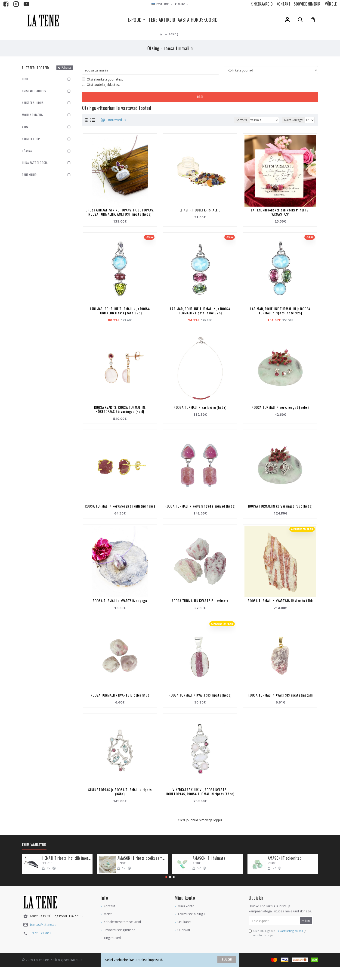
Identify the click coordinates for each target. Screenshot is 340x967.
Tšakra (27, 151)
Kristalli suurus (34, 91)
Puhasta (66, 67)
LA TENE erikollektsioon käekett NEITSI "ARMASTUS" (280, 212)
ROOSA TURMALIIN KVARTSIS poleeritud (119, 695)
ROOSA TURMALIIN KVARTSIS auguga (120, 600)
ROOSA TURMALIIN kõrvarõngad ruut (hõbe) (280, 506)
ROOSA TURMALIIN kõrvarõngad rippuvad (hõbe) (200, 506)
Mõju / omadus (32, 114)
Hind (25, 79)
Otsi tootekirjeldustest (103, 84)
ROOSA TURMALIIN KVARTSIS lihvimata (200, 600)
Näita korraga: (293, 120)
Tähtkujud (29, 174)
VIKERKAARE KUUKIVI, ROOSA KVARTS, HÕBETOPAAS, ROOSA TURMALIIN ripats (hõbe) (200, 791)
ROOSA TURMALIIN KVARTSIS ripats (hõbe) (200, 695)
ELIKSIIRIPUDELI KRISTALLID (200, 210)
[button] (166, 877)
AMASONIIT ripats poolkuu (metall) (141, 858)
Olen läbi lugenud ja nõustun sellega (279, 933)
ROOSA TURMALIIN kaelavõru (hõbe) (200, 407)
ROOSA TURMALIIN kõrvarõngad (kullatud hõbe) (120, 506)
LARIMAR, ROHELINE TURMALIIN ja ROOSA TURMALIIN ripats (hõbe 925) (120, 311)
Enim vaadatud (34, 844)
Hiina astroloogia (35, 162)
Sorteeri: (241, 120)
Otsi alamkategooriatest (105, 79)
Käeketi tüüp (31, 138)
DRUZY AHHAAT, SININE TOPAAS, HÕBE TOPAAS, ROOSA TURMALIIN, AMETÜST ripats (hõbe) (120, 212)
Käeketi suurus (33, 102)
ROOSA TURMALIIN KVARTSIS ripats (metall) (280, 695)
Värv (25, 126)
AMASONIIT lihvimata (209, 858)
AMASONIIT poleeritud (285, 858)
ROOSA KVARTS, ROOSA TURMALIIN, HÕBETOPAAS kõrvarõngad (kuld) (120, 409)
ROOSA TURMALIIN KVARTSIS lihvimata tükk (280, 600)
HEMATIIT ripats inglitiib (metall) (66, 858)
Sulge (227, 959)
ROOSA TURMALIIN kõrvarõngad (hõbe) (280, 407)
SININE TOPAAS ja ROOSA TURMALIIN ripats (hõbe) (119, 791)
